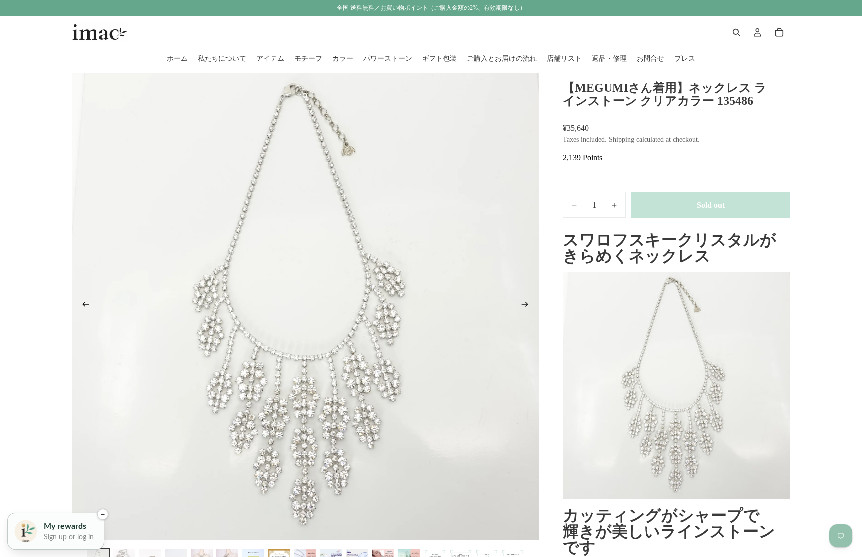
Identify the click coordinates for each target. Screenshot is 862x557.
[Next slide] (528, 306)
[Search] (736, 32)
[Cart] (779, 32)
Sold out (711, 205)
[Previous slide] (83, 306)
